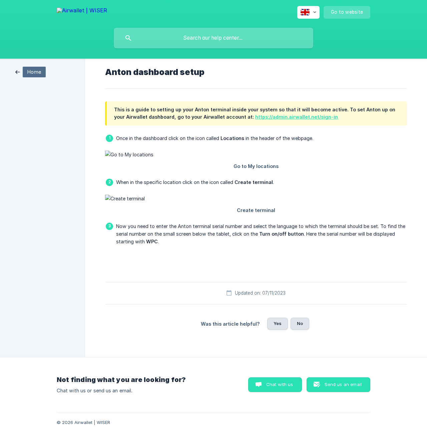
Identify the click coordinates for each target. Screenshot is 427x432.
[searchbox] (213, 38)
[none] (82, 11)
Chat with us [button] (279, 384)
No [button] (300, 323)
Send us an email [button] (343, 384)
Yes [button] (278, 323)
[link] (30, 71)
